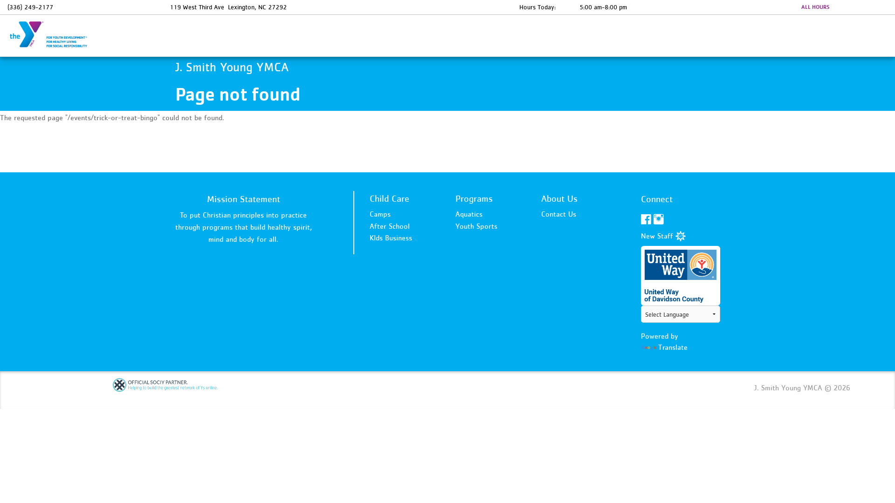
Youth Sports (476, 226)
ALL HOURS (815, 7)
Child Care (389, 198)
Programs (474, 198)
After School (390, 226)
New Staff (658, 235)
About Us (559, 198)
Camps (380, 214)
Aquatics (468, 214)
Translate (673, 347)
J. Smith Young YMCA (54, 35)
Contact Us (558, 214)
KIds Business (391, 237)
